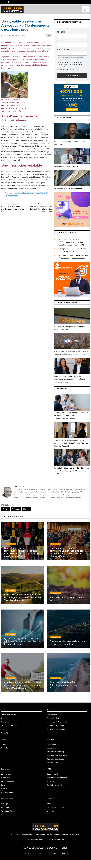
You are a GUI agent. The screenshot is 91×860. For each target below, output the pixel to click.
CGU (78, 834)
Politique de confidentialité (21, 834)
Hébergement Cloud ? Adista (66, 166)
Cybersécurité (52, 774)
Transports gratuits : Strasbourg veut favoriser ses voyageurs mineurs (73, 256)
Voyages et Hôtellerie (55, 725)
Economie (5, 722)
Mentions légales (61, 834)
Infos (49, 804)
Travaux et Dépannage (56, 729)
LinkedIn (26, 509)
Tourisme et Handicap (55, 751)
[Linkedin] (12, 2)
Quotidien (51, 799)
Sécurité (4, 733)
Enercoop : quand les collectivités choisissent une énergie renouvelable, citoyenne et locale (69, 379)
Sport (3, 729)
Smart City (51, 781)
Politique (5, 718)
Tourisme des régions (55, 759)
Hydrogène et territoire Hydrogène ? (69, 188)
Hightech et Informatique (57, 777)
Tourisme (50, 739)
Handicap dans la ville (55, 807)
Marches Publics (7, 792)
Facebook (16, 509)
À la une (4, 709)
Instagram (41, 853)
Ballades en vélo (53, 744)
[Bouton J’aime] (49, 35)
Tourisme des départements (58, 755)
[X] (9, 2)
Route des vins (53, 718)
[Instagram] (5, 2)
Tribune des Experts (9, 725)
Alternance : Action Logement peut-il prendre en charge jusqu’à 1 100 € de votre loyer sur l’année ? (71, 443)
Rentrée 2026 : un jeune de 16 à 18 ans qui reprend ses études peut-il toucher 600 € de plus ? (71, 471)
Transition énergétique (10, 811)
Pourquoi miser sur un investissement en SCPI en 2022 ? (74, 250)
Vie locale (51, 811)
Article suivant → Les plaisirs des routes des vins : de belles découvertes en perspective (40, 208)
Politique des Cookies (43, 834)
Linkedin (65, 853)
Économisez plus (8, 781)
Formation (5, 789)
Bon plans (51, 709)
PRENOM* (61, 32)
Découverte (51, 748)
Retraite (4, 748)
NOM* (59, 40)
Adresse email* (64, 49)
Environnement (7, 799)
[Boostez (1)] (72, 279)
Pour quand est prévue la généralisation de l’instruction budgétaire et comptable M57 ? (71, 242)
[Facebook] (2, 2)
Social (3, 739)
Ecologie (4, 804)
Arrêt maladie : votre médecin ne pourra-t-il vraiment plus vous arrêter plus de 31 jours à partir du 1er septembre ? (72, 416)
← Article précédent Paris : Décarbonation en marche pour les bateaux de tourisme (12, 208)
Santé (3, 744)
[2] (72, 210)
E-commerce (6, 777)
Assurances (6, 774)
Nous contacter (58, 839)
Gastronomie (52, 714)
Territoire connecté (54, 785)
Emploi (4, 785)
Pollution (5, 807)
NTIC (49, 769)
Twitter (6, 509)
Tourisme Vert (52, 763)
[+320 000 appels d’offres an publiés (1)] (72, 98)
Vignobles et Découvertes (57, 722)
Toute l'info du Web (9, 714)
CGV (72, 834)
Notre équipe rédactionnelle (38, 839)
